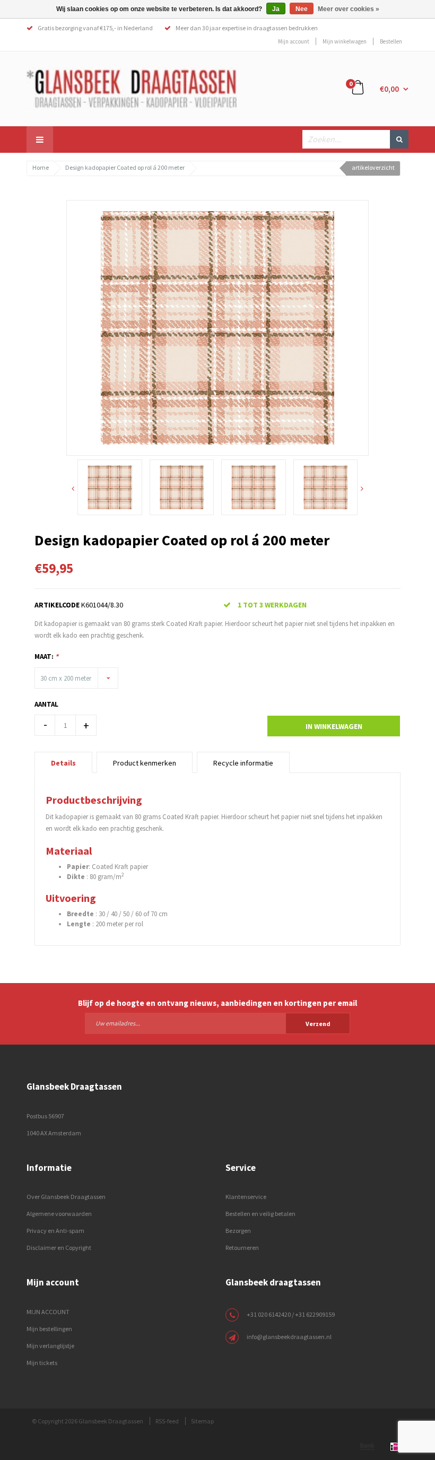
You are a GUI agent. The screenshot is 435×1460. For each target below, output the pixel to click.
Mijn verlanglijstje (50, 1346)
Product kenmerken (144, 763)
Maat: (46, 656)
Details (63, 763)
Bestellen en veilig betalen (260, 1214)
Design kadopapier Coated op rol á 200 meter (125, 167)
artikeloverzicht (373, 167)
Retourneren (242, 1248)
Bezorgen (238, 1231)
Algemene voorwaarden (59, 1214)
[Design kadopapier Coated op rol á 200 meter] (217, 327)
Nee (301, 9)
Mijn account (293, 41)
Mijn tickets (42, 1363)
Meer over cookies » (348, 9)
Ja (276, 9)
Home (40, 167)
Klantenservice (245, 1197)
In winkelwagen (334, 726)
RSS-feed (167, 1421)
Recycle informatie (243, 763)
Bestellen (391, 41)
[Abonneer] (217, 1023)
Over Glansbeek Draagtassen (66, 1197)
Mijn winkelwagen (345, 41)
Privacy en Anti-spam (55, 1231)
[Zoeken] (399, 139)
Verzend (318, 1024)
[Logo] (132, 88)
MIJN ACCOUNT (48, 1312)
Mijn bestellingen (49, 1329)
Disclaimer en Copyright (59, 1248)
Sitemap (202, 1421)
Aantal (46, 704)
